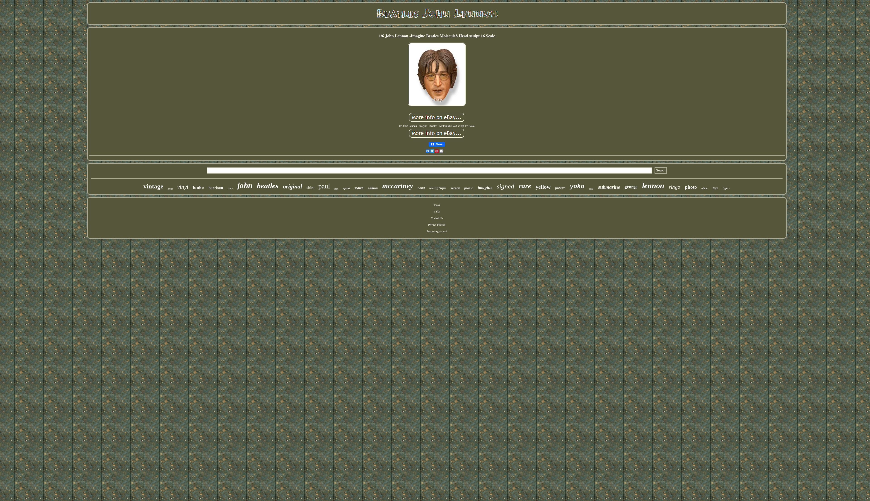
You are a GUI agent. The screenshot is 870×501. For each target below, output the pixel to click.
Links (437, 211)
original (292, 186)
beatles (267, 186)
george (631, 186)
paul (324, 186)
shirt (310, 187)
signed (505, 186)
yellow (543, 187)
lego (715, 188)
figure (726, 188)
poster (560, 187)
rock (230, 188)
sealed (358, 188)
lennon (653, 185)
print (170, 188)
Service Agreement (437, 231)
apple (346, 188)
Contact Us (437, 218)
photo (691, 187)
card (591, 188)
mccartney (397, 186)
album (704, 188)
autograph (437, 187)
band (421, 188)
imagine (485, 187)
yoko (577, 186)
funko (198, 187)
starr (336, 189)
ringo (674, 187)
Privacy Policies (436, 224)
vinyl (182, 187)
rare (525, 186)
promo (468, 188)
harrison (215, 187)
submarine (609, 187)
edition (373, 188)
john (244, 185)
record (455, 188)
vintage (153, 186)
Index (437, 205)
